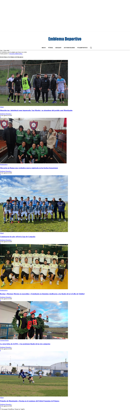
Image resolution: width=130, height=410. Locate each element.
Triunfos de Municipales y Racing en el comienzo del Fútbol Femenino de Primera (29, 401)
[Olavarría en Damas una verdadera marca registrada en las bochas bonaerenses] (33, 163)
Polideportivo (4, 164)
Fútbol (2, 107)
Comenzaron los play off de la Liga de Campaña (17, 237)
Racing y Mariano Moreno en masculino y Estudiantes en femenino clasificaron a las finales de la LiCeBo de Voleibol (42, 294)
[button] (91, 48)
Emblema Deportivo (5, 114)
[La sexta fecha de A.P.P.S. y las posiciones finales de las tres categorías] (34, 339)
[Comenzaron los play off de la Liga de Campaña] (34, 231)
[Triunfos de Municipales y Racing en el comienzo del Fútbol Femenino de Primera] (34, 396)
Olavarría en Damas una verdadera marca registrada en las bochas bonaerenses (29, 168)
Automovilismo (4, 340)
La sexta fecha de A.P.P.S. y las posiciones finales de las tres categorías (25, 344)
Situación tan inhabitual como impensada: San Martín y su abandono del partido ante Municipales (36, 110)
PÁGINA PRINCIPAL (16, 53)
